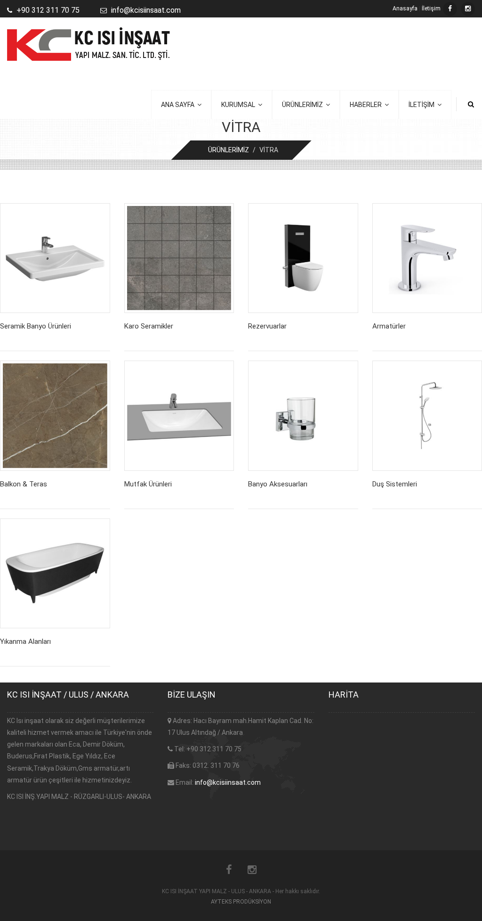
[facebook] (450, 9)
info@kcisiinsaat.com (228, 782)
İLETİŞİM (423, 104)
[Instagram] (468, 9)
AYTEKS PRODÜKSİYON (241, 901)
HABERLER (367, 104)
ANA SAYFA (179, 104)
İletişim (431, 8)
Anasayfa (405, 8)
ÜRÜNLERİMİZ (304, 104)
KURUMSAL (239, 104)
